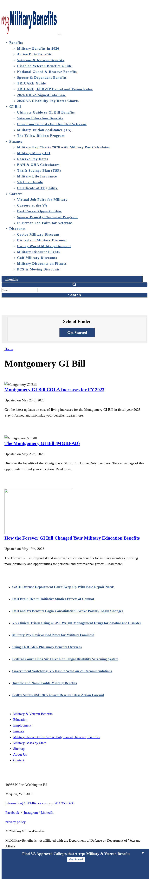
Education (20, 719)
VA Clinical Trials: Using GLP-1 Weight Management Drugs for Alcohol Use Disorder (76, 623)
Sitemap (19, 749)
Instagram (31, 812)
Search (74, 295)
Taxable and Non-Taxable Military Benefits (44, 683)
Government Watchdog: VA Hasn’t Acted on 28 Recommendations (62, 671)
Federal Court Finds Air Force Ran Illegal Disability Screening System (65, 659)
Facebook (12, 812)
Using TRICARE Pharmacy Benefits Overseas (47, 647)
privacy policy (15, 822)
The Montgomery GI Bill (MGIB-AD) (42, 443)
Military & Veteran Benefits (33, 714)
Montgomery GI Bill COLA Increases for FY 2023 (54, 389)
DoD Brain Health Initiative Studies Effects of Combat (53, 599)
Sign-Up (11, 279)
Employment (22, 725)
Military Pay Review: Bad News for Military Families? (53, 635)
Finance (18, 731)
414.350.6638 (64, 803)
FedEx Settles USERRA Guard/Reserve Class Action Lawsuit (58, 695)
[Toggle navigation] (59, 34)
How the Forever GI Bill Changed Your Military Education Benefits (72, 538)
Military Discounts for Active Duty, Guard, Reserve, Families (56, 737)
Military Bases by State (29, 743)
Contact (18, 760)
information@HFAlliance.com (26, 803)
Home (8, 349)
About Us (20, 754)
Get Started (77, 332)
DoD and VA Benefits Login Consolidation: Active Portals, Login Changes (67, 611)
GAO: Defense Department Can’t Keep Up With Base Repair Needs (63, 587)
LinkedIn (47, 812)
